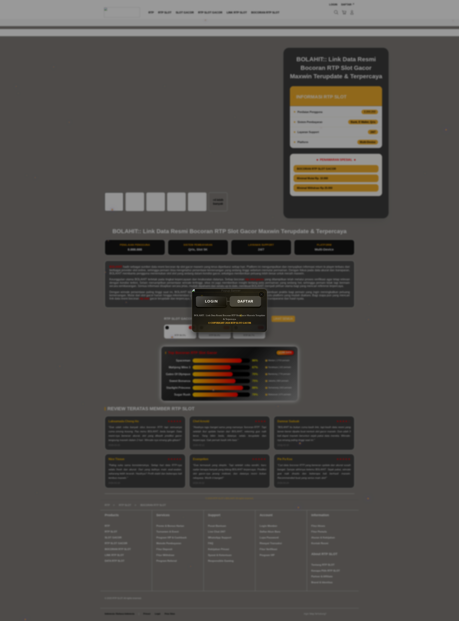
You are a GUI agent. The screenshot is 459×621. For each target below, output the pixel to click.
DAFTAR (245, 301)
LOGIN (211, 301)
